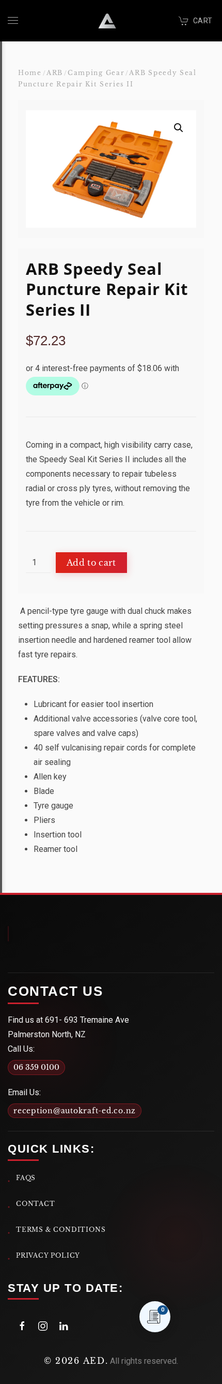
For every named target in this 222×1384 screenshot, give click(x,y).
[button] (13, 20)
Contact (35, 1204)
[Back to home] (107, 20)
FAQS (26, 1178)
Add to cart (91, 562)
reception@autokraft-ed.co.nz (74, 1110)
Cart (202, 21)
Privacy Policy (48, 1255)
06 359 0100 (36, 1067)
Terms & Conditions (61, 1229)
